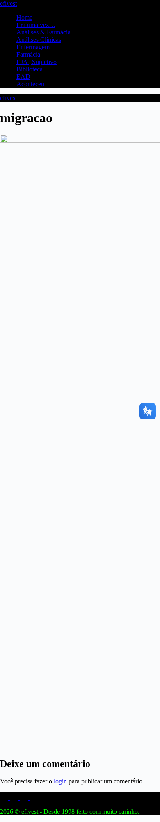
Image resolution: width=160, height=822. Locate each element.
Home (24, 17)
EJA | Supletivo (36, 61)
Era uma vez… (35, 24)
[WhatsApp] (34, 797)
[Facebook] (15, 797)
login (60, 781)
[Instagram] (5, 797)
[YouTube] (25, 797)
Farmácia (28, 54)
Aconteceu (30, 83)
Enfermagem (33, 47)
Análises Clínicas (38, 39)
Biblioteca (29, 69)
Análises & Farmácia (43, 32)
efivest (8, 3)
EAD (23, 76)
